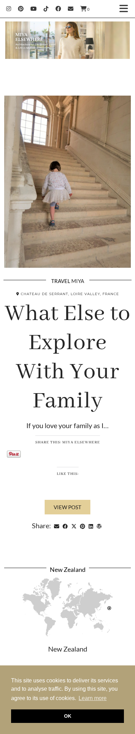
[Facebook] (58, 8)
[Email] (70, 8)
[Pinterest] (21, 8)
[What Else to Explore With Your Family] (67, 182)
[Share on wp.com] (99, 525)
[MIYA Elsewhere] (67, 41)
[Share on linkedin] (91, 525)
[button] (126, 9)
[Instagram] (8, 8)
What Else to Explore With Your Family (67, 358)
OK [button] (67, 716)
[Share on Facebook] (65, 525)
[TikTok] (46, 8)
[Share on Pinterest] (82, 525)
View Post (67, 507)
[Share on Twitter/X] (74, 525)
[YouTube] (33, 8)
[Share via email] (56, 525)
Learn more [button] (93, 698)
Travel (60, 281)
